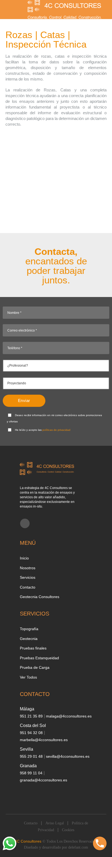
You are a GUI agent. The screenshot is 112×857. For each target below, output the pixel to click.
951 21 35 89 (32, 716)
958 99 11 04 (31, 773)
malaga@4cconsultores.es (69, 716)
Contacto (27, 587)
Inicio (24, 558)
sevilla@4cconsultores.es (67, 756)
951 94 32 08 (32, 733)
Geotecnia (29, 638)
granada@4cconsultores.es (43, 780)
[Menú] (8, 9)
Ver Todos (28, 677)
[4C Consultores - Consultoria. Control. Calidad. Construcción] (65, 9)
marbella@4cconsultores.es (44, 740)
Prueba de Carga (34, 667)
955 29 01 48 (32, 756)
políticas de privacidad (56, 429)
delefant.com (78, 847)
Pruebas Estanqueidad (39, 658)
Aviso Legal (54, 823)
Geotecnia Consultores (39, 597)
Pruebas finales (33, 648)
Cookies (68, 830)
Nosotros (27, 568)
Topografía (29, 629)
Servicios (27, 577)
